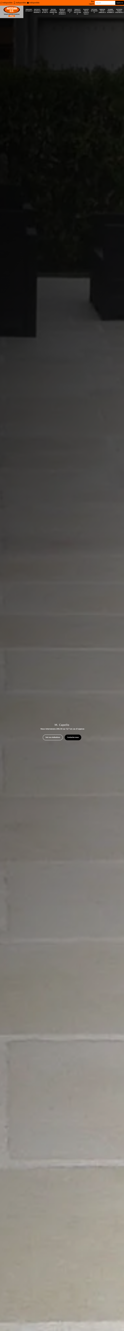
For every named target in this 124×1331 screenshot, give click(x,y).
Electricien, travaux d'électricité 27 (119, 11)
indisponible (7, 3)
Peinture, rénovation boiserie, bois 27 (53, 12)
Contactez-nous (73, 737)
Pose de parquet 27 (69, 11)
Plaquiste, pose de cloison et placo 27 (86, 12)
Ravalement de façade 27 (28, 10)
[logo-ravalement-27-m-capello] (11, 12)
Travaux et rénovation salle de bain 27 (77, 12)
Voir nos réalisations (52, 737)
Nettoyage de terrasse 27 (94, 11)
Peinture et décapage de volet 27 (45, 11)
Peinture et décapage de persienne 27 (37, 11)
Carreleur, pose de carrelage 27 (102, 11)
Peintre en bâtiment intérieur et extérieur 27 (62, 12)
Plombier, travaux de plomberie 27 (110, 11)
